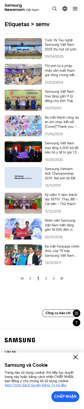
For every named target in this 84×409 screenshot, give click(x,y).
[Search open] (54, 8)
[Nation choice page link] (65, 8)
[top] (76, 322)
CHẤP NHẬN (65, 396)
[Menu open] (75, 8)
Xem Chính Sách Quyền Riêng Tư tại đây (35, 385)
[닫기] (75, 357)
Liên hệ (10, 352)
